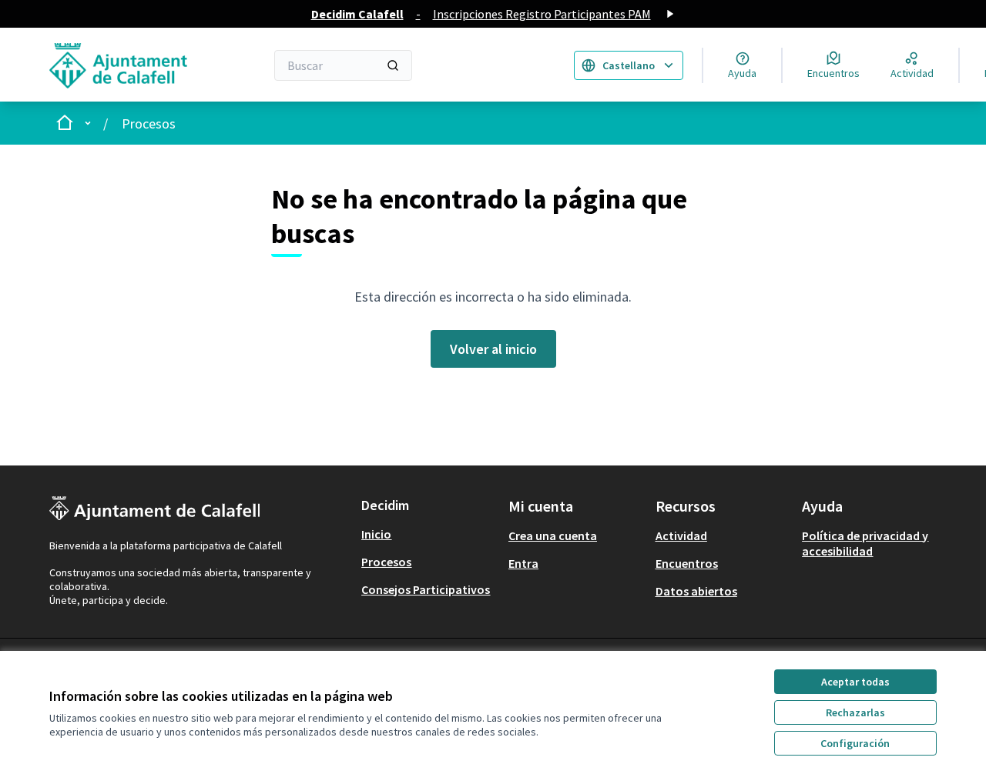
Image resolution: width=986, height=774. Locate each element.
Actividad (681, 535)
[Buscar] (393, 65)
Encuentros (687, 563)
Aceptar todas (855, 682)
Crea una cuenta (552, 535)
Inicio (376, 534)
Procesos (149, 123)
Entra (523, 563)
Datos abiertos (696, 591)
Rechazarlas (855, 712)
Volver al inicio (493, 349)
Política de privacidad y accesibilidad (865, 543)
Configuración (855, 743)
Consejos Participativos (425, 589)
